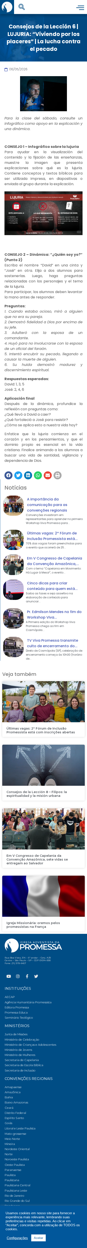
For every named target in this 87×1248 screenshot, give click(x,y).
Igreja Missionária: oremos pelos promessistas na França (33, 925)
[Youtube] (9, 976)
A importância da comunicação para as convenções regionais (47, 505)
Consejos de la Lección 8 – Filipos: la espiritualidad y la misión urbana (36, 794)
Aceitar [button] (38, 1238)
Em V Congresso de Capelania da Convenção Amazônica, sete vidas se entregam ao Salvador (37, 859)
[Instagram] (18, 976)
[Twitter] (36, 976)
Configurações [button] (17, 1238)
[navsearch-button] (22, 7)
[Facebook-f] (27, 976)
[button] (8, 475)
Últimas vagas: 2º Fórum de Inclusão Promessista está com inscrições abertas (40, 730)
